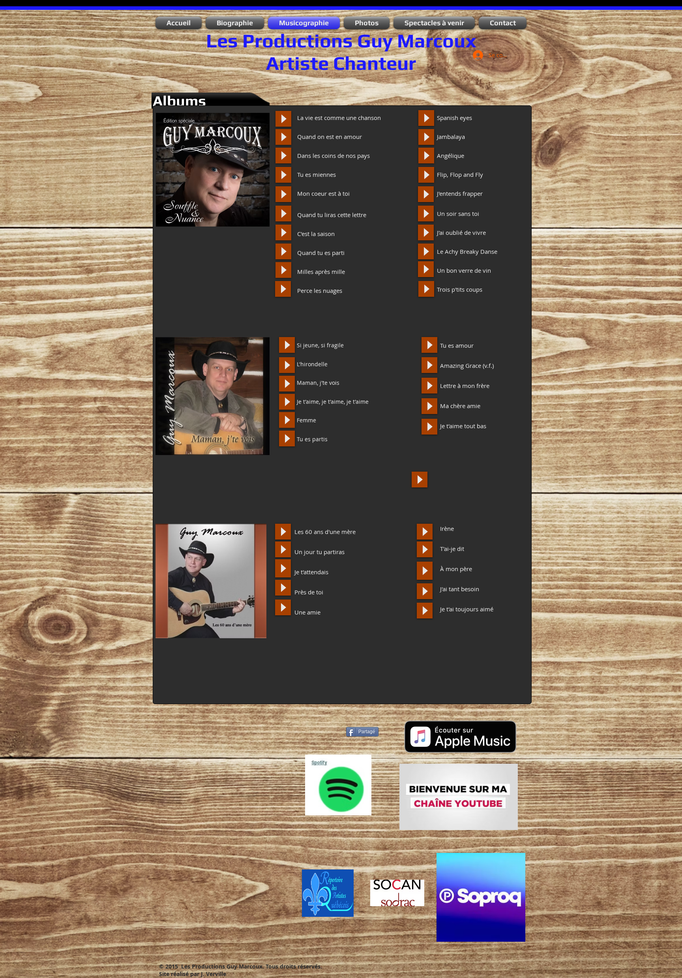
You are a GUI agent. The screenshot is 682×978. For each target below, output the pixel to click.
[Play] (283, 119)
